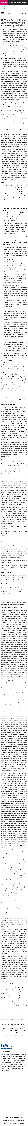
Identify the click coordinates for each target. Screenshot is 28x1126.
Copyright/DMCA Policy (9, 1123)
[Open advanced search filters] (22, 13)
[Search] (18, 13)
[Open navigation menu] (2, 13)
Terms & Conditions (20, 1120)
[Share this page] (26, 13)
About (7, 1117)
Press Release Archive (16, 1117)
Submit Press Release (8, 1120)
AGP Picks (4, 2)
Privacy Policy (21, 1123)
